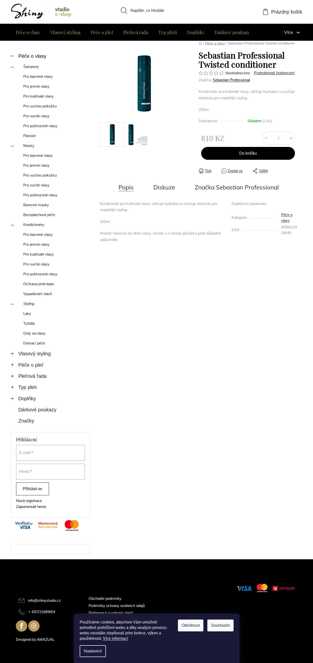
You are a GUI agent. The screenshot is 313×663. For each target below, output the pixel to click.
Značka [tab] (237, 187)
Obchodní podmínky (105, 598)
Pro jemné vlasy (36, 86)
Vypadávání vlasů (37, 294)
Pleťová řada (32, 376)
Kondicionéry (33, 224)
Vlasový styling (34, 353)
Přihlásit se (32, 489)
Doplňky (27, 398)
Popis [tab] (126, 187)
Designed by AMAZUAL (35, 639)
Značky (26, 420)
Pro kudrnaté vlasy (38, 96)
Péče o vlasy (32, 56)
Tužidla (29, 323)
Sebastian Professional (231, 80)
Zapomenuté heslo (31, 506)
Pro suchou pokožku (40, 106)
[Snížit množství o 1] (266, 138)
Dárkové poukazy (37, 409)
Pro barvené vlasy (38, 76)
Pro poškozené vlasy (40, 126)
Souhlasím (220, 625)
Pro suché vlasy (36, 116)
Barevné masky (36, 205)
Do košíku (248, 153)
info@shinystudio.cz (44, 600)
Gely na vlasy (34, 333)
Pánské (29, 136)
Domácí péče (34, 343)
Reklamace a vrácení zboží (111, 613)
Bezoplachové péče (39, 215)
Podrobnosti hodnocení (274, 73)
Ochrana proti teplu (38, 284)
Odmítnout (191, 625)
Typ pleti (27, 387)
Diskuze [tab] (164, 187)
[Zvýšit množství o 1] (291, 138)
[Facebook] (21, 626)
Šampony (31, 66)
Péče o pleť (31, 365)
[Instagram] (34, 626)
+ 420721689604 (41, 612)
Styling (28, 303)
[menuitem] (28, 32)
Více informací (115, 638)
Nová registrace (29, 501)
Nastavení (93, 651)
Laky (27, 313)
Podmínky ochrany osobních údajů (117, 605)
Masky (28, 145)
